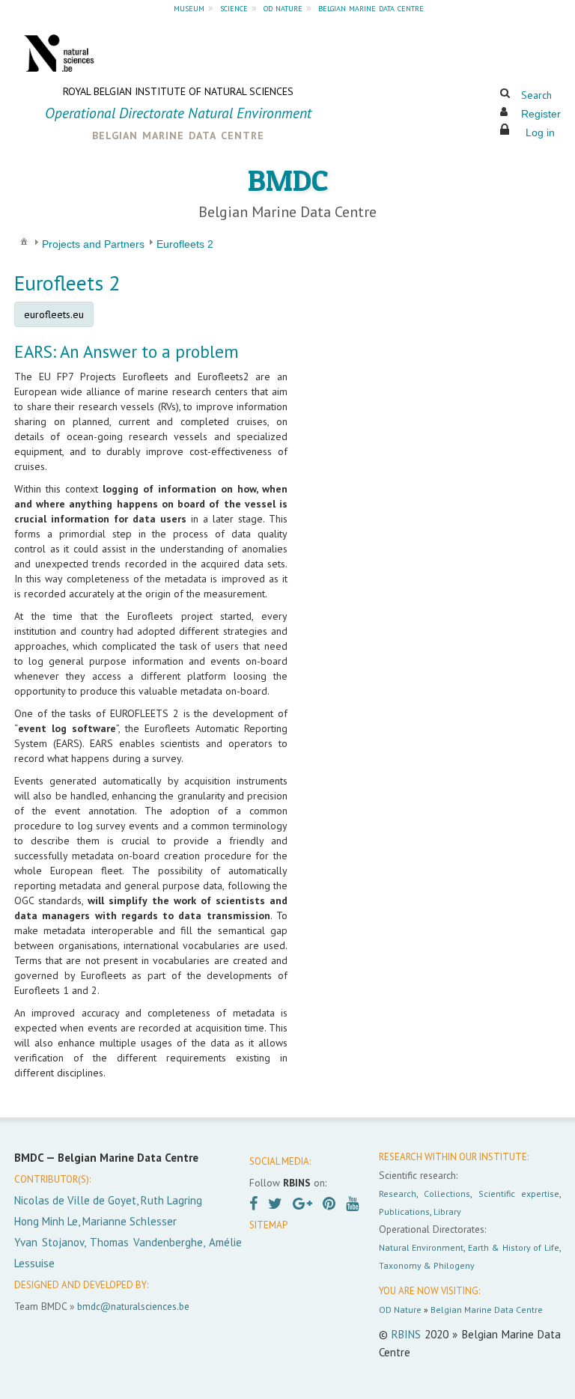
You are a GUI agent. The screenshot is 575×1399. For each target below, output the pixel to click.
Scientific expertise (518, 1193)
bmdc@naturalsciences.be (133, 1306)
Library (447, 1211)
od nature (283, 7)
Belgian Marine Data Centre (487, 1309)
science (234, 7)
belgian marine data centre (371, 7)
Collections (447, 1193)
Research (397, 1193)
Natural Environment (421, 1247)
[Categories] (24, 241)
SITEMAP (268, 1225)
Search (536, 95)
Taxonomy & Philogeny (427, 1265)
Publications (404, 1211)
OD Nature (400, 1309)
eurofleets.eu (54, 314)
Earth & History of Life (513, 1247)
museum (189, 7)
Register (541, 114)
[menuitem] (24, 240)
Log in (540, 132)
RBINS (406, 1334)
